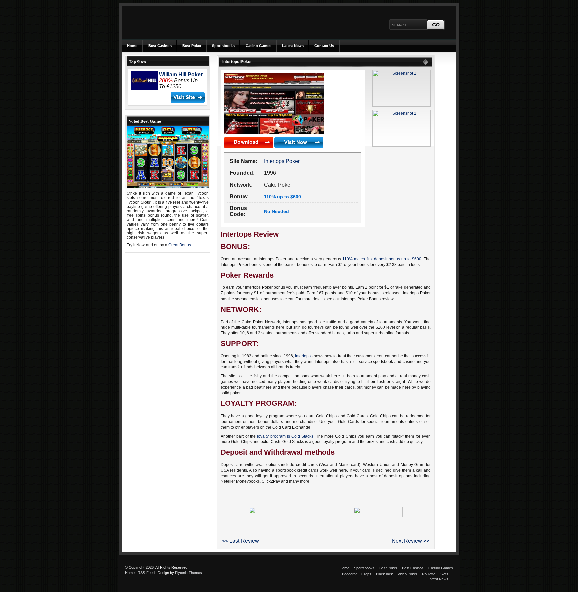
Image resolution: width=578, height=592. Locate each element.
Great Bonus (179, 245)
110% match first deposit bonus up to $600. (382, 259)
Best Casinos (160, 46)
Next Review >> (410, 541)
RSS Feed (146, 573)
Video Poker (407, 574)
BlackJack (384, 574)
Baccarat (349, 574)
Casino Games (258, 46)
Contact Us (324, 46)
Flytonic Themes (188, 573)
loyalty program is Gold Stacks (285, 436)
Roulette (429, 574)
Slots (444, 574)
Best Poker (191, 46)
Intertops (303, 356)
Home (132, 46)
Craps (366, 574)
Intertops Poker (282, 161)
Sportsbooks (223, 46)
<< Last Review (240, 541)
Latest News (293, 46)
